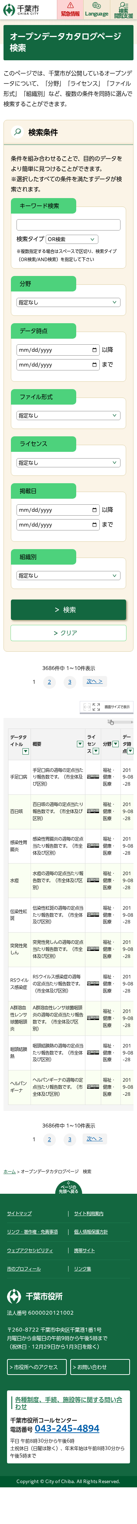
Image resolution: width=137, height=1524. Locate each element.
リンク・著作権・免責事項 (32, 1232)
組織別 (28, 557)
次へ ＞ (95, 681)
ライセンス (33, 444)
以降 (107, 349)
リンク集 (82, 1269)
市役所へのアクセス (36, 1367)
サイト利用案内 (88, 1213)
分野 (25, 284)
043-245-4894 (67, 1428)
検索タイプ (30, 239)
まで (107, 364)
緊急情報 (70, 13)
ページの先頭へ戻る (68, 1189)
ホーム (10, 1171)
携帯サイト (84, 1250)
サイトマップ (19, 1213)
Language (96, 13)
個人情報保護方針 (91, 1232)
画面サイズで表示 (117, 706)
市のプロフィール (24, 1269)
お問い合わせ (92, 1367)
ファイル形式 (36, 397)
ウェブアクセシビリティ (30, 1250)
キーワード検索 (39, 206)
